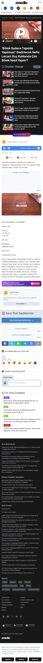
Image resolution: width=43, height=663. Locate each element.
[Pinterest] (21, 616)
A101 (21, 586)
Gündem (7, 425)
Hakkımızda (5, 597)
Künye (22, 605)
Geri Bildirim (5, 600)
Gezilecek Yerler (33, 589)
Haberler (5, 18)
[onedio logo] (20, 638)
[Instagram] (3, 616)
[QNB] (31, 8)
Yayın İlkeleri (24, 602)
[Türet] (37, 8)
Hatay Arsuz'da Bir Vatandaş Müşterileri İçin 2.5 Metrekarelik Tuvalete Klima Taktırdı (21, 402)
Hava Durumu (6, 509)
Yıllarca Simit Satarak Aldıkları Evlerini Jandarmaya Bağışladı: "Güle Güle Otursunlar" (22, 430)
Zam (20, 582)
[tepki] (4, 363)
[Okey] (18, 8)
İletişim (4, 610)
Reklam (4, 607)
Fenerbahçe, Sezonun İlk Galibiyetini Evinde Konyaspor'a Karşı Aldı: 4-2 (19, 411)
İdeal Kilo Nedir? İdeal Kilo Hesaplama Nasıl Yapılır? (18, 552)
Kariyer (22, 597)
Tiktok (28, 586)
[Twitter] (12, 616)
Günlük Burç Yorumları (10, 586)
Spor (5, 407)
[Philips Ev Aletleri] (12, 8)
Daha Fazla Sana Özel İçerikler (20, 320)
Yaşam (6, 397)
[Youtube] (16, 616)
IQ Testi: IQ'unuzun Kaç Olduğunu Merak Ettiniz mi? (18, 573)
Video (11, 18)
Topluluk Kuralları (7, 605)
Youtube (27, 582)
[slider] (22, 39)
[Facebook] (8, 616)
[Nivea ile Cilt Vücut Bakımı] (5, 8)
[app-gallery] (31, 625)
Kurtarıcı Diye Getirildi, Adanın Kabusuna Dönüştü (17, 501)
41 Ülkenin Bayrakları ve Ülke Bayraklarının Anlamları (18, 565)
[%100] (25, 8)
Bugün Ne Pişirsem (19, 589)
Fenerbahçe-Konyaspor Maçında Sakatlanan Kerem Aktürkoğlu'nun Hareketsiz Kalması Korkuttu (22, 420)
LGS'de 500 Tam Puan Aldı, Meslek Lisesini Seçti (17, 485)
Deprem (12, 582)
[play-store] (19, 625)
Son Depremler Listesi (9, 512)
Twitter (5, 582)
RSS (21, 607)
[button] (36, 41)
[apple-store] (7, 625)
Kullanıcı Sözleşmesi (27, 600)
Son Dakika (6, 589)
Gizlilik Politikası (7, 602)
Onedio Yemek (17, 142)
